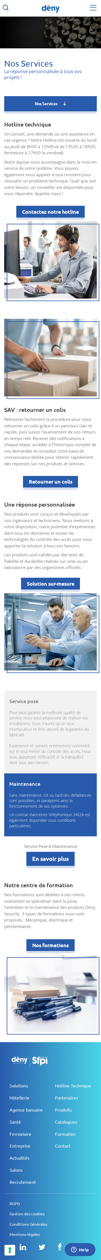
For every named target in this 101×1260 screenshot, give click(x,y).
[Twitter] (41, 1247)
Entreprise (20, 1145)
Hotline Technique (73, 1085)
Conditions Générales (28, 1224)
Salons (16, 1170)
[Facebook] (59, 1247)
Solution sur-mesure (50, 583)
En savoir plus (50, 858)
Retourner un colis (50, 481)
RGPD (15, 1204)
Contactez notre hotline (50, 211)
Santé (15, 1121)
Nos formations (50, 945)
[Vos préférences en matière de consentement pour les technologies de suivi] (9, 1250)
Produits (63, 1109)
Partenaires (66, 1097)
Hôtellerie (19, 1097)
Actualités (19, 1157)
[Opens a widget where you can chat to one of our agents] (80, 1250)
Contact (62, 1145)
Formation (65, 1134)
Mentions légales (25, 1234)
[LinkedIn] (23, 1247)
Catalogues (66, 1121)
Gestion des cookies (27, 1214)
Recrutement (23, 1182)
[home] (50, 8)
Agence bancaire (26, 1109)
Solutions (19, 1085)
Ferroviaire (20, 1134)
